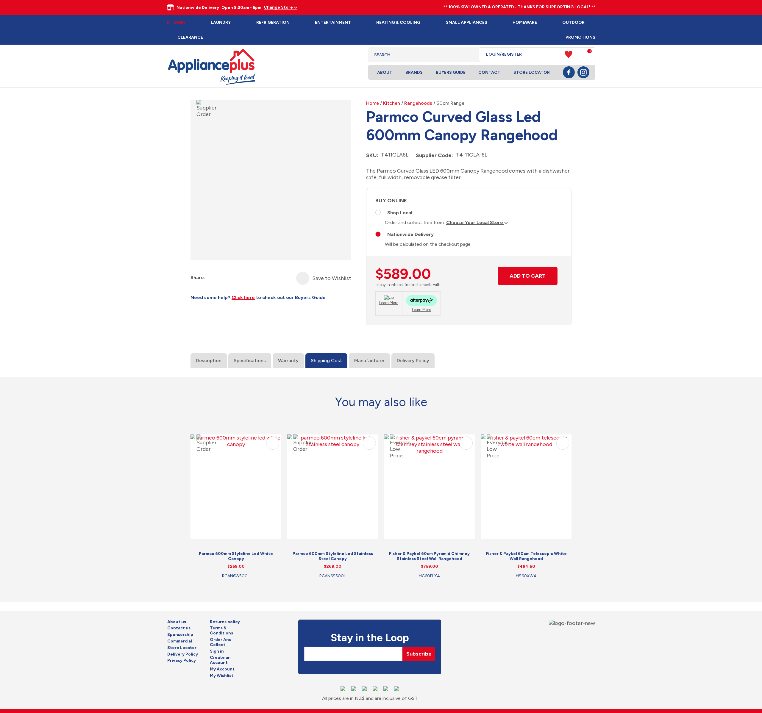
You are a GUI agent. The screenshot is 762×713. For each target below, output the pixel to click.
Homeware (525, 22)
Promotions (580, 37)
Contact (489, 72)
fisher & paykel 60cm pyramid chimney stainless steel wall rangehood (429, 556)
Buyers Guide (451, 72)
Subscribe (419, 654)
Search (470, 54)
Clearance (190, 37)
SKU (371, 155)
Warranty (288, 360)
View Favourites (571, 54)
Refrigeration (273, 22)
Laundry (221, 22)
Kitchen (176, 22)
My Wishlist (221, 675)
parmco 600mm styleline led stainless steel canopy (333, 556)
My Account (222, 669)
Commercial (179, 641)
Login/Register (504, 54)
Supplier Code (434, 155)
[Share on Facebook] (210, 278)
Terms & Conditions (221, 631)
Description (208, 360)
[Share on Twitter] (221, 278)
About (384, 72)
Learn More (388, 303)
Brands (414, 72)
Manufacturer (369, 360)
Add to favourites (272, 443)
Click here (243, 297)
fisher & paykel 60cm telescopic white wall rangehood (526, 556)
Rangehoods (418, 103)
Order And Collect (221, 642)
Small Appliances (466, 22)
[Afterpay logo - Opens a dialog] (421, 301)
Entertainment (333, 22)
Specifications (250, 360)
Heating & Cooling (398, 22)
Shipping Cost (326, 360)
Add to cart (528, 276)
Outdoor (573, 22)
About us (176, 622)
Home (372, 103)
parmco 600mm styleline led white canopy (236, 556)
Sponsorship (180, 634)
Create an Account (220, 660)
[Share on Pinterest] (242, 278)
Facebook (569, 72)
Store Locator (531, 72)
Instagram (583, 72)
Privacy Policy (181, 660)
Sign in (217, 651)
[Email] (232, 278)
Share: (197, 277)
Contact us (178, 628)
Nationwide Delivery (410, 234)
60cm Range (450, 103)
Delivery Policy (413, 360)
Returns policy (225, 622)
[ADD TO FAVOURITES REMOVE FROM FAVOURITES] (302, 278)
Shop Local (399, 212)
